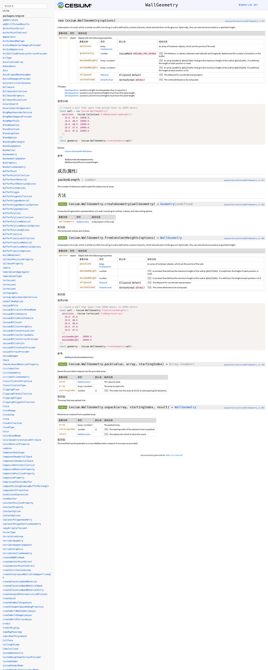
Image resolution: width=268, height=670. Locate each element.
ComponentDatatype (13, 452)
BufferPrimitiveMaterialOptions (22, 247)
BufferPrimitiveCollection (19, 238)
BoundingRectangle (13, 142)
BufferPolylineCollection (18, 217)
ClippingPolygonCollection (19, 402)
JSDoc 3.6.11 (170, 455)
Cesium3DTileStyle (13, 343)
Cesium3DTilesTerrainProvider (20, 339)
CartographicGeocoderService (20, 297)
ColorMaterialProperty (16, 444)
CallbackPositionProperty (18, 259)
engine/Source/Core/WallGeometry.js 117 (244, 180)
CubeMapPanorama (12, 632)
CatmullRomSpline (13, 301)
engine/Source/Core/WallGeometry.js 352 (244, 205)
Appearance (9, 37)
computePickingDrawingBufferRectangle (26, 486)
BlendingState (11, 133)
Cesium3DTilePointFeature (18, 318)
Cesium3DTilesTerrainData (18, 335)
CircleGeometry (12, 373)
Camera (6, 268)
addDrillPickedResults (16, 24)
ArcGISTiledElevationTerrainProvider (25, 53)
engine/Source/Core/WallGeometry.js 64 (245, 21)
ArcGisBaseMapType (13, 41)
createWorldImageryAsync (17, 615)
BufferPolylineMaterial (17, 221)
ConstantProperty (13, 507)
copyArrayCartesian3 (15, 528)
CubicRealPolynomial (15, 636)
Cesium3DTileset (12, 322)
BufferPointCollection (16, 175)
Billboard (8, 87)
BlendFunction (11, 129)
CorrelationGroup (13, 536)
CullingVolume (11, 644)
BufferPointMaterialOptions (19, 184)
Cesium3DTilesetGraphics (17, 326)
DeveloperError (72, 90)
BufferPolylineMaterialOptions (21, 226)
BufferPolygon (11, 192)
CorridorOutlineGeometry (17, 553)
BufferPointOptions (14, 188)
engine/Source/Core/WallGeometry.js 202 (244, 408)
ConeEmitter (10, 498)
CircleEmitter (11, 368)
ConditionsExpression (15, 494)
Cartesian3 (106, 49)
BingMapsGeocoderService (17, 112)
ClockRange (9, 410)
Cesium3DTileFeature (15, 314)
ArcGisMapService (13, 49)
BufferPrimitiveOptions (17, 251)
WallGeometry (82, 221)
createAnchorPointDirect (17, 561)
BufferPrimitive (12, 234)
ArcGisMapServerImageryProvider (22, 45)
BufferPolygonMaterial (16, 200)
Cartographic (10, 293)
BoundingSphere (12, 146)
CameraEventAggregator (16, 272)
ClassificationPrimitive (17, 381)
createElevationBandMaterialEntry (23, 590)
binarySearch (10, 104)
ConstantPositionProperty (18, 503)
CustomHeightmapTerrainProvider (22, 657)
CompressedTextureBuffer (17, 482)
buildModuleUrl (12, 255)
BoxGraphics (10, 163)
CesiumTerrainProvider (16, 352)
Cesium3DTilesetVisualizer (19, 331)
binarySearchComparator (17, 108)
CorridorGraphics (13, 549)
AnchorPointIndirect (15, 32)
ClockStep (8, 415)
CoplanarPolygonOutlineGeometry (22, 524)
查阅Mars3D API (248, 5)
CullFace (8, 640)
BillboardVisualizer (15, 100)
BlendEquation (11, 125)
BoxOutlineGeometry (14, 167)
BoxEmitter (9, 150)
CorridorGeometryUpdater (17, 545)
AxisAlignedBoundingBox (17, 74)
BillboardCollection (15, 91)
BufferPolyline (12, 213)
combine (7, 448)
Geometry (167, 204)
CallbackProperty (13, 263)
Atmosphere (9, 66)
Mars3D (179, 455)
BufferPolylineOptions (16, 230)
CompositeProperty (13, 477)
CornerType (9, 532)
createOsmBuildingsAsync (17, 602)
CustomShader (10, 661)
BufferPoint (10, 171)
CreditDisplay (11, 628)
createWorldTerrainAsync (17, 619)
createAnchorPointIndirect (19, 566)
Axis (5, 70)
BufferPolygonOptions (15, 209)
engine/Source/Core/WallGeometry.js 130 (244, 365)
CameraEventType (12, 276)
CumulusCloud (10, 649)
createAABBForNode (13, 557)
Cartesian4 (9, 289)
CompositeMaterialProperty (19, 469)
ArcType (7, 58)
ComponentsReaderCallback (18, 461)
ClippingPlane (11, 389)
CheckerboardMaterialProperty (20, 364)
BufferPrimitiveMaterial (17, 242)
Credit (6, 623)
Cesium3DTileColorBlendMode (19, 310)
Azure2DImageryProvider (17, 79)
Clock (6, 406)
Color (6, 431)
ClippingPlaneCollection (17, 394)
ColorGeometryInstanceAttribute (22, 440)
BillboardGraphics (13, 95)
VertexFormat (106, 79)
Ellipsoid (104, 74)
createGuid (9, 598)
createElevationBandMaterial (20, 581)
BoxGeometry (10, 154)
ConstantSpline (12, 511)
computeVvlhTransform (15, 490)
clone (6, 419)
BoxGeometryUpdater (14, 158)
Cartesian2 (9, 280)
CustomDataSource (13, 653)
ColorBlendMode (12, 435)
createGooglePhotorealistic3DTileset (25, 594)
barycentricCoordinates (17, 83)
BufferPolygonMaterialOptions (20, 205)
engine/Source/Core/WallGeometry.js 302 (244, 238)
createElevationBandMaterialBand (22, 586)
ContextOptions (12, 515)
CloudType (8, 427)
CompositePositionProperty (19, 473)
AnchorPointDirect (13, 28)
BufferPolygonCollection (17, 196)
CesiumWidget (10, 356)
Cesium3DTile (10, 305)
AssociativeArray (13, 62)
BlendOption (10, 137)
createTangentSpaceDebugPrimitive (23, 607)
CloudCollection (12, 423)
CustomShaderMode (13, 665)
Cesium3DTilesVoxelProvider (19, 347)
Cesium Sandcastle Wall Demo (78, 151)
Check (6, 360)
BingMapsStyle (11, 121)
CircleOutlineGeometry (16, 377)
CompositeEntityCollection (19, 465)
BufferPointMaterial (15, 179)
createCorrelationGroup (17, 570)
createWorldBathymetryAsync (19, 611)
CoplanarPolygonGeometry (17, 519)
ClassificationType (14, 385)
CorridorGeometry (13, 540)
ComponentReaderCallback (17, 456)
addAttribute (10, 20)
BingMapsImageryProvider (17, 116)
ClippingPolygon (12, 398)
